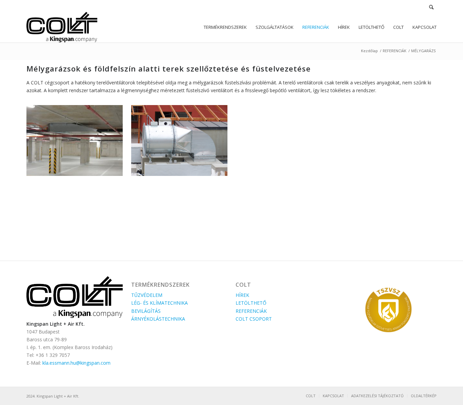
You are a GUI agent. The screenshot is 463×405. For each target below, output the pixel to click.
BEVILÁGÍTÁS (146, 311)
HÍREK (242, 295)
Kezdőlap (369, 50)
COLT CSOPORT (254, 319)
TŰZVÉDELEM (146, 295)
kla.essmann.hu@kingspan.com (76, 363)
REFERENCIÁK (394, 50)
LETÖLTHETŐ (251, 303)
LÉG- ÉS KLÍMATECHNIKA (159, 303)
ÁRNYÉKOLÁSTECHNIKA (158, 319)
